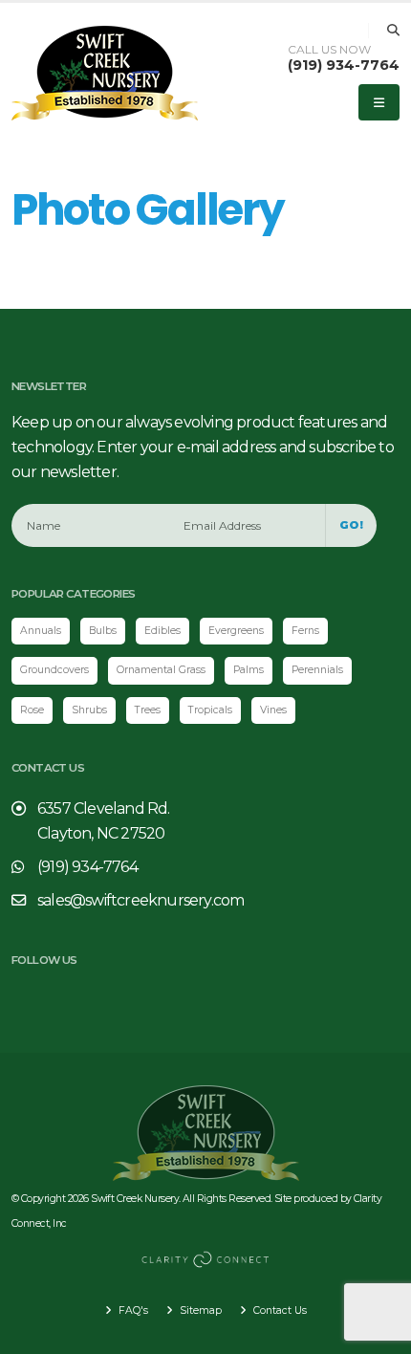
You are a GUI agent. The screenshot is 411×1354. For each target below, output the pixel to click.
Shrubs (89, 710)
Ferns (305, 630)
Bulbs (103, 630)
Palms (248, 670)
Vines (273, 710)
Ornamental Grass (161, 670)
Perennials (317, 670)
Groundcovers (54, 670)
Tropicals (210, 710)
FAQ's (132, 1310)
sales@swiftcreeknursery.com (140, 900)
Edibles (162, 630)
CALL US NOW (329, 49)
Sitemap (199, 1310)
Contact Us (278, 1310)
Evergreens (236, 630)
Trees (148, 710)
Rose (32, 710)
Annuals (40, 630)
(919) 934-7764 (344, 65)
